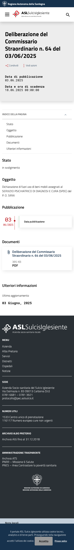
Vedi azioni (31, 65)
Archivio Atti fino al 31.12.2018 (21, 439)
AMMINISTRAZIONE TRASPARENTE (21, 452)
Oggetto (11, 130)
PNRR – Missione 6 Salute (18, 462)
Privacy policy (61, 541)
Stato (9, 124)
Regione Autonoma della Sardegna (26, 4)
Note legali (11, 523)
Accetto (43, 541)
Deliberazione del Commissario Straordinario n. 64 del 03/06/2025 (36, 253)
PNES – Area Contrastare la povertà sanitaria (29, 465)
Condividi (13, 65)
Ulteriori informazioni (18, 148)
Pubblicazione (14, 136)
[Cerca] (68, 15)
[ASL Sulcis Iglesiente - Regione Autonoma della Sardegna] (34, 328)
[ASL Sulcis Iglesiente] (4, 4)
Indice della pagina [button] (14, 114)
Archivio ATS (9, 458)
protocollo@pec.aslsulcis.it (18, 398)
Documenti (12, 142)
